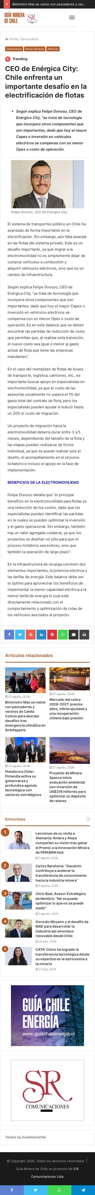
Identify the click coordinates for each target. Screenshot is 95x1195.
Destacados (29, 39)
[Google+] (31, 634)
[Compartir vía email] (73, 634)
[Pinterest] (52, 634)
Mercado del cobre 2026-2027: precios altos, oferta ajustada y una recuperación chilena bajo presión (68, 708)
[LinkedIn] (41, 634)
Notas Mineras (35, 49)
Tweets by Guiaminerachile (25, 1137)
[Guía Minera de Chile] (21, 17)
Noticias (53, 49)
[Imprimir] (84, 634)
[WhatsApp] (63, 634)
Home (13, 39)
